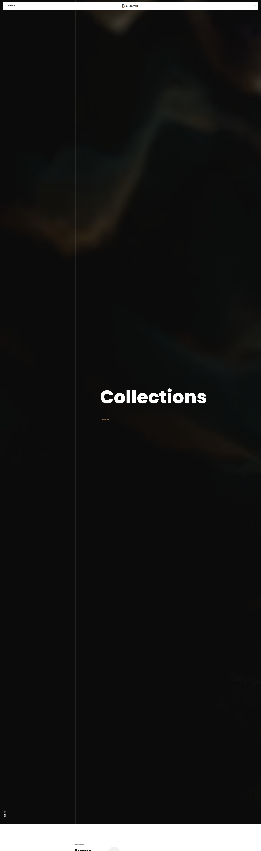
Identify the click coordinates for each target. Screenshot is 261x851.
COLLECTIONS (11, 6)
